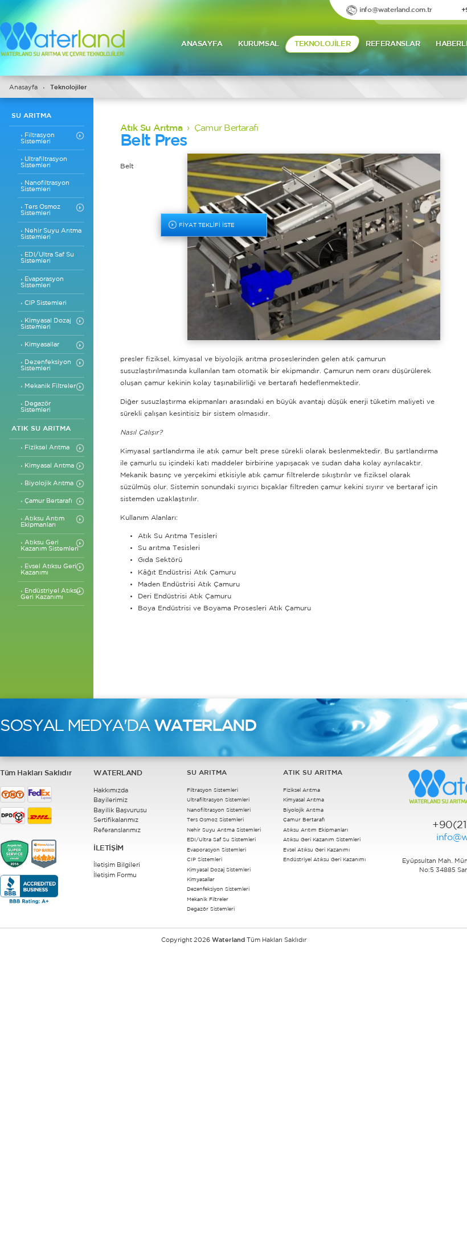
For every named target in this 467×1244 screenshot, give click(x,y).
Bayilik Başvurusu (120, 810)
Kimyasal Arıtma (47, 465)
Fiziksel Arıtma (45, 447)
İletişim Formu (115, 875)
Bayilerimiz (110, 800)
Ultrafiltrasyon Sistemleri (44, 161)
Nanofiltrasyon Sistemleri (45, 185)
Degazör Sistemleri (36, 406)
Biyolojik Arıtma (47, 483)
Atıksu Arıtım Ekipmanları (42, 521)
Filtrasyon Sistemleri (38, 137)
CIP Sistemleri (44, 302)
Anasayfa (23, 87)
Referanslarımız (117, 830)
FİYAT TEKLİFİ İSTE (206, 225)
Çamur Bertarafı (46, 500)
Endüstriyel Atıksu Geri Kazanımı (50, 593)
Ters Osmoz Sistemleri (40, 209)
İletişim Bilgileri (116, 865)
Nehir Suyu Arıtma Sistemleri (51, 233)
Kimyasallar (40, 344)
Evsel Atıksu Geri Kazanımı (48, 569)
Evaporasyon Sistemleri (42, 281)
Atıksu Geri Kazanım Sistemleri (50, 545)
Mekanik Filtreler (48, 385)
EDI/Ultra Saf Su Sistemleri (47, 257)
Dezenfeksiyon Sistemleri (46, 364)
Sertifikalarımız (115, 820)
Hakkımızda (110, 790)
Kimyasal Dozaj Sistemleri (46, 323)
